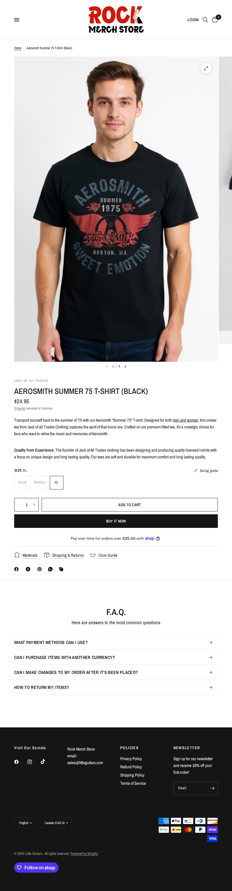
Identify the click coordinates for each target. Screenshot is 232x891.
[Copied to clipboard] (62, 569)
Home (17, 48)
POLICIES (129, 748)
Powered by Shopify (84, 853)
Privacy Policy (131, 759)
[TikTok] (47, 761)
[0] (214, 20)
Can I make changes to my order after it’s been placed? (76, 672)
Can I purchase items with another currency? (64, 657)
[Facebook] (17, 569)
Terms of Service (133, 783)
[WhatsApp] (51, 569)
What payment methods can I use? (51, 642)
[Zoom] (206, 68)
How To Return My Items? (41, 687)
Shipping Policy (132, 775)
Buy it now (116, 521)
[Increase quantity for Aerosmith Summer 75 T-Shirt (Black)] (34, 504)
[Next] (125, 366)
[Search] (205, 20)
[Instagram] (33, 762)
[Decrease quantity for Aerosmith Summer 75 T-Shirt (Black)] (18, 504)
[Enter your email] (212, 788)
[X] (29, 569)
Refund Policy (131, 767)
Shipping (19, 408)
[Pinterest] (40, 569)
